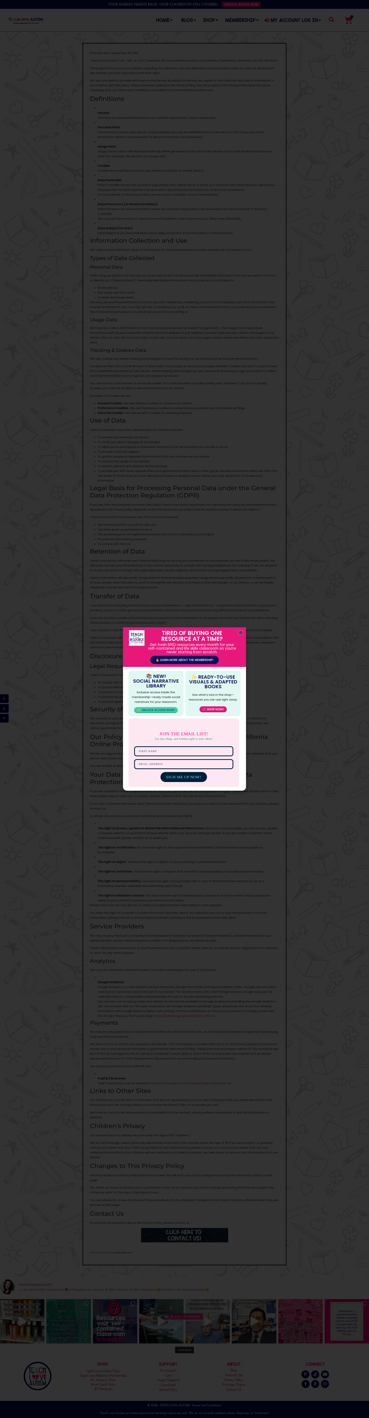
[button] (240, 632)
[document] (184, 709)
